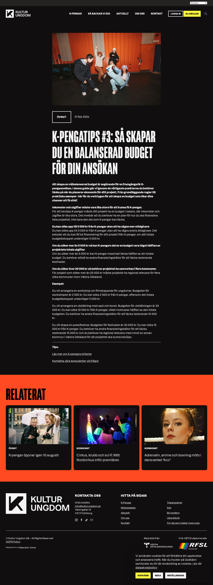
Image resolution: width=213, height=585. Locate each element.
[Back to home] (18, 13)
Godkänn (143, 575)
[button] (205, 13)
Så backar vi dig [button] (99, 13)
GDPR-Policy (13, 541)
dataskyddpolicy (146, 567)
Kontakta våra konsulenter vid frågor (75, 361)
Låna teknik (173, 518)
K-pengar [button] (75, 13)
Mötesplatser (128, 507)
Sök (169, 507)
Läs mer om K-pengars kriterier (72, 354)
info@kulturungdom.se (88, 506)
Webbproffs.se (24, 547)
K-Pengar (126, 502)
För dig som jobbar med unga (183, 523)
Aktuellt (122, 13)
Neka (158, 575)
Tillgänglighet (174, 502)
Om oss (140, 13)
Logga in (176, 13)
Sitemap (33, 547)
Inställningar (175, 575)
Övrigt (61, 117)
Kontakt (157, 13)
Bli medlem (192, 13)
